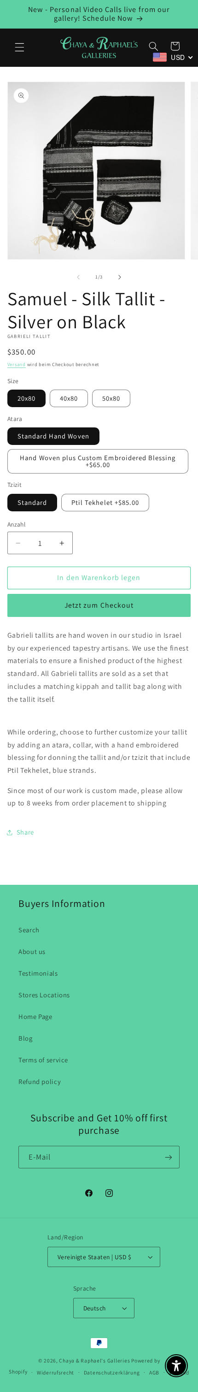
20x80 (26, 398)
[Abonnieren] (168, 1157)
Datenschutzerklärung (112, 1372)
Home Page (35, 1016)
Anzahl (16, 524)
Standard (32, 502)
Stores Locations (44, 994)
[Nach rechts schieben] (120, 277)
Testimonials (38, 973)
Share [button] (25, 832)
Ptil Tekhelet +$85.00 (105, 502)
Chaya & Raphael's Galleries (94, 1360)
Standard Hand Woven (53, 436)
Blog (25, 1038)
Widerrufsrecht (55, 1372)
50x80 (111, 398)
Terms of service (43, 1059)
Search (29, 929)
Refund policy (39, 1081)
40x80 (69, 398)
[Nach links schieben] (78, 277)
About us (32, 951)
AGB (154, 1372)
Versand (16, 364)
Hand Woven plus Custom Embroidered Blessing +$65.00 (97, 461)
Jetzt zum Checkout (99, 605)
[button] (19, 47)
